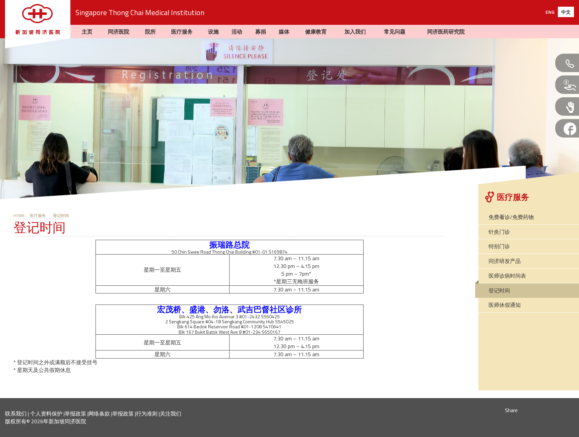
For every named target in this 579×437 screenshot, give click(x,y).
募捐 (260, 32)
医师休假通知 (505, 305)
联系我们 (15, 413)
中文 (566, 11)
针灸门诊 (499, 232)
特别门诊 (499, 246)
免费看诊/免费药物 (511, 217)
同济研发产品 (505, 261)
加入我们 (355, 32)
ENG (550, 11)
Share (511, 410)
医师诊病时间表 (507, 276)
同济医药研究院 (446, 32)
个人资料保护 (46, 413)
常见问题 (394, 32)
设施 (213, 32)
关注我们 (170, 413)
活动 (237, 32)
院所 (150, 32)
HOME (19, 215)
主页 (87, 32)
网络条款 (99, 413)
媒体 (284, 32)
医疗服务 (182, 32)
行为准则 (146, 413)
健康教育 (316, 32)
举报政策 (75, 413)
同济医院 (118, 32)
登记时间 (41, 215)
